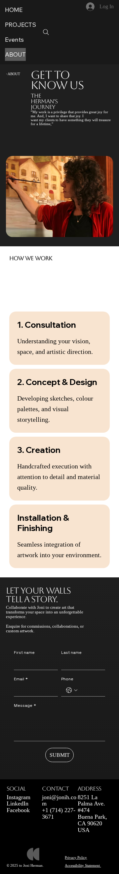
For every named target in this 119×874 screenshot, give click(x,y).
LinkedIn (17, 803)
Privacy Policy (76, 857)
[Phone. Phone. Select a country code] (71, 690)
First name (24, 652)
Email (21, 679)
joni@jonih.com (59, 800)
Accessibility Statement (83, 865)
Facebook (18, 810)
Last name (71, 652)
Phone (67, 679)
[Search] (46, 32)
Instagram (18, 797)
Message (25, 705)
